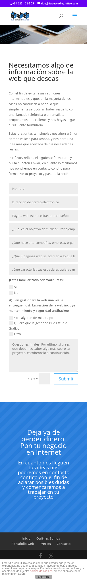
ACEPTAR (43, 577)
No (16, 292)
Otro (17, 334)
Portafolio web (22, 544)
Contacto (64, 544)
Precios (45, 544)
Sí (15, 287)
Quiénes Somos (48, 538)
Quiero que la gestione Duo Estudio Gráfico (38, 325)
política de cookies (41, 571)
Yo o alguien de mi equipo (33, 318)
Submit (66, 379)
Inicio (26, 538)
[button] (74, 18)
